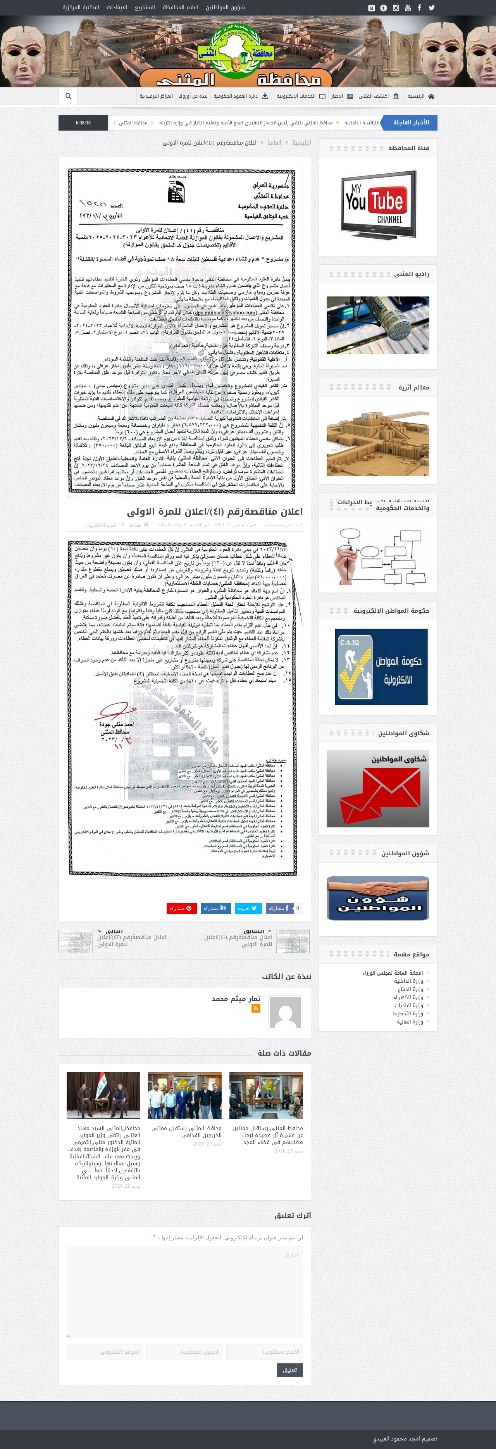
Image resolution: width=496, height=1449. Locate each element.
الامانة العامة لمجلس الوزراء (393, 973)
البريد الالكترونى (101, 525)
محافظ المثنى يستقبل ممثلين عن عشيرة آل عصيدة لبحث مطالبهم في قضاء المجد (267, 1135)
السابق (254, 931)
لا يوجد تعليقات (172, 524)
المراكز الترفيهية (156, 96)
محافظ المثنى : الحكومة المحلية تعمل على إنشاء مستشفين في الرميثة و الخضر (148, 123)
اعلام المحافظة (180, 7)
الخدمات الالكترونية (296, 96)
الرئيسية (416, 96)
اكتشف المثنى (374, 96)
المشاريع (145, 7)
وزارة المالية (410, 1022)
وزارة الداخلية (408, 981)
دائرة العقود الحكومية (236, 96)
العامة (195, 524)
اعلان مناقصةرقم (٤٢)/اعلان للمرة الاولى (131, 940)
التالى (114, 931)
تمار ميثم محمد (278, 524)
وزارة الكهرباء (408, 997)
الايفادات (117, 7)
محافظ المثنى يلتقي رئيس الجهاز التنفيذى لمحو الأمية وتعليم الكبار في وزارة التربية (328, 123)
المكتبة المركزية (80, 7)
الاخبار (337, 96)
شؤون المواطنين (225, 7)
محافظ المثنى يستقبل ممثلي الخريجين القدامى (187, 1132)
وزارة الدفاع (410, 989)
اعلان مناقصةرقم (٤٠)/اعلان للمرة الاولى (238, 940)
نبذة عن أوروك (193, 96)
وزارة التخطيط (408, 1013)
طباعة (135, 525)
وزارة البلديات (409, 1005)
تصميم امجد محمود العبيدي (404, 1439)
